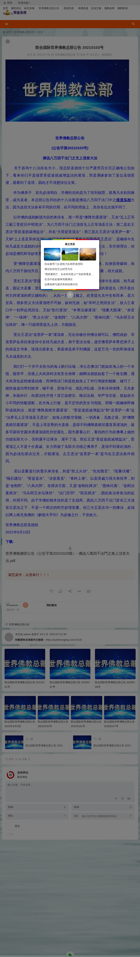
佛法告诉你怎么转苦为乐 (58, 269)
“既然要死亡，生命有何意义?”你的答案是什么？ (71, 274)
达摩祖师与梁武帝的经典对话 (61, 284)
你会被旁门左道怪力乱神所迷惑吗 (63, 264)
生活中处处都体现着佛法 (58, 279)
